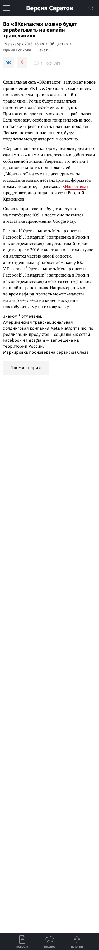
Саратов (49, 8)
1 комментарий (26, 367)
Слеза (83, 352)
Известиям (75, 186)
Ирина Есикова (17, 50)
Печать (43, 50)
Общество (58, 44)
